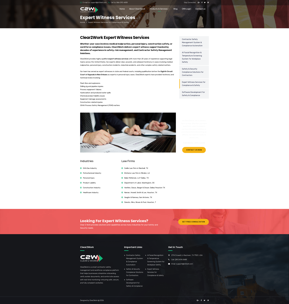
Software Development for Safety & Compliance (193, 93)
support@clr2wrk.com (99, 3)
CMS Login (186, 9)
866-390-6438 (122, 3)
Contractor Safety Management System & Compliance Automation (192, 42)
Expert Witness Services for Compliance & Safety (193, 83)
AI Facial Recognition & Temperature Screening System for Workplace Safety (192, 57)
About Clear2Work (137, 9)
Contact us (200, 9)
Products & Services (159, 9)
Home (122, 9)
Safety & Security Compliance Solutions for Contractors (192, 72)
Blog (175, 9)
